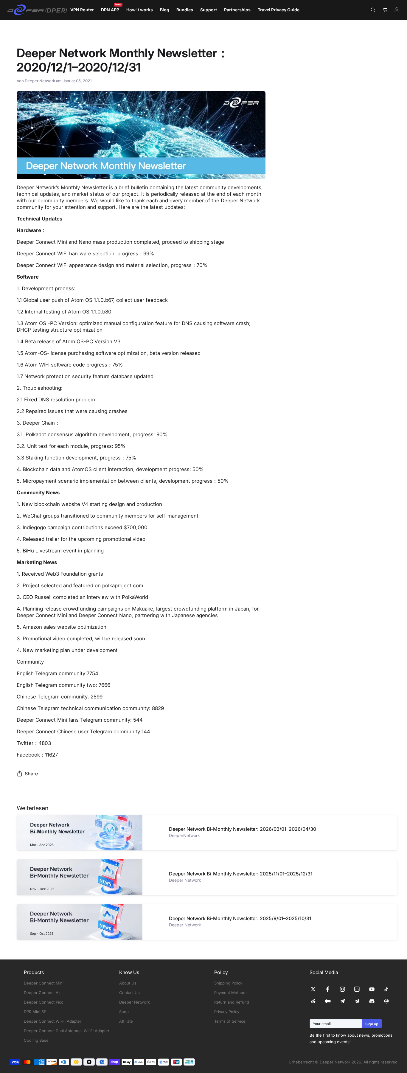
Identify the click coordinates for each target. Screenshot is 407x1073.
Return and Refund (231, 1002)
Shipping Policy (228, 983)
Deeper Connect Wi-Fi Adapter (52, 1021)
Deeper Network (134, 1002)
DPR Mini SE (35, 1011)
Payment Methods (231, 992)
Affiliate (126, 1021)
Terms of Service (230, 1021)
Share (31, 774)
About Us (127, 983)
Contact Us (129, 992)
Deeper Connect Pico (43, 1002)
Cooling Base (36, 1040)
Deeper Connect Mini (43, 983)
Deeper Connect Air (42, 992)
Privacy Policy (226, 1011)
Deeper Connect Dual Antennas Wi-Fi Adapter (66, 1030)
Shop (124, 1011)
